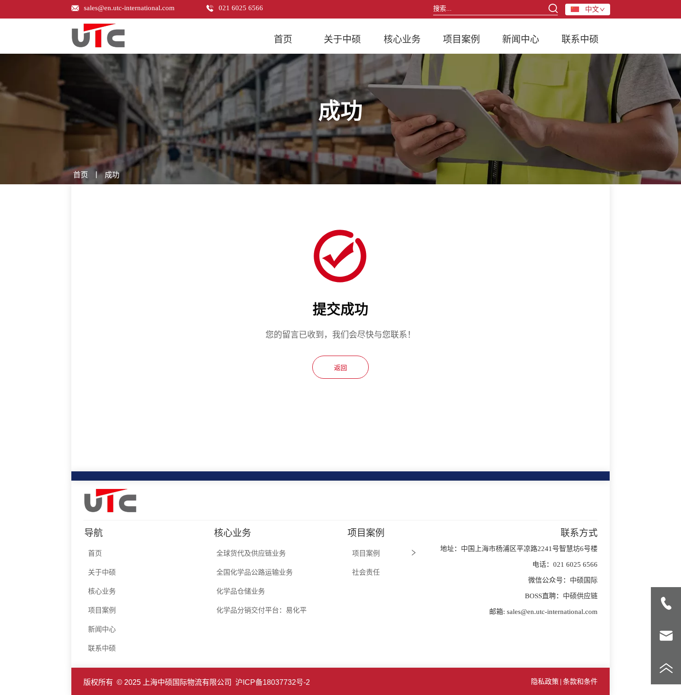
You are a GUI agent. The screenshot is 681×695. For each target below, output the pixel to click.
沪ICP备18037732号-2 (272, 682)
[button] (402, 38)
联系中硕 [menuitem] (580, 39)
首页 (80, 175)
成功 (112, 175)
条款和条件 (580, 681)
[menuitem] (401, 38)
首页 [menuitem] (283, 39)
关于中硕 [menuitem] (342, 39)
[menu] (431, 38)
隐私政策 (545, 681)
